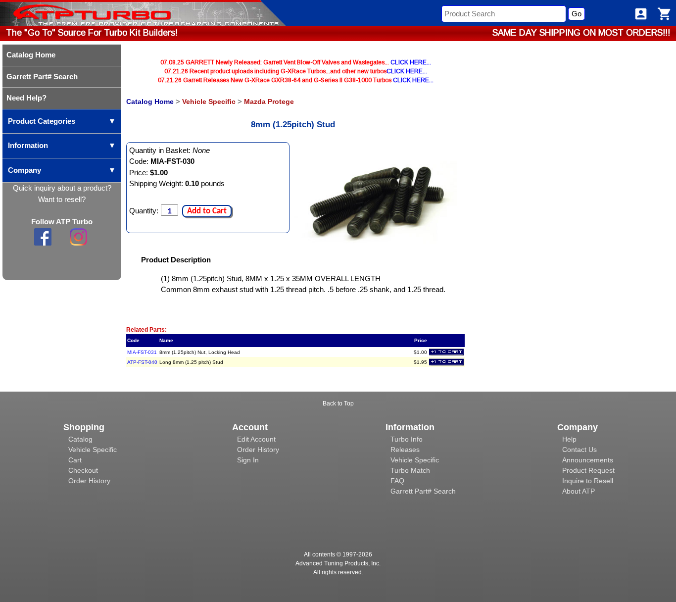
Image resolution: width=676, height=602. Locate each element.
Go (576, 13)
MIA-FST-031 (142, 352)
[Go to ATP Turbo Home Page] (75, 13)
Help (569, 439)
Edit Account (256, 439)
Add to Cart (207, 211)
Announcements (587, 460)
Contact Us (579, 449)
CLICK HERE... (410, 62)
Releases (405, 449)
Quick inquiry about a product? (62, 188)
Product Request (588, 470)
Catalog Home (150, 101)
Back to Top (338, 403)
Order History (89, 481)
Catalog (80, 439)
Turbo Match (410, 470)
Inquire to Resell (587, 481)
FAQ (397, 481)
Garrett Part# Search (423, 491)
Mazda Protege (269, 101)
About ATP (578, 491)
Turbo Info (406, 439)
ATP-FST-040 (142, 362)
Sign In (248, 460)
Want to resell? (62, 199)
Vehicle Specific (209, 101)
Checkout (83, 470)
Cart (75, 460)
